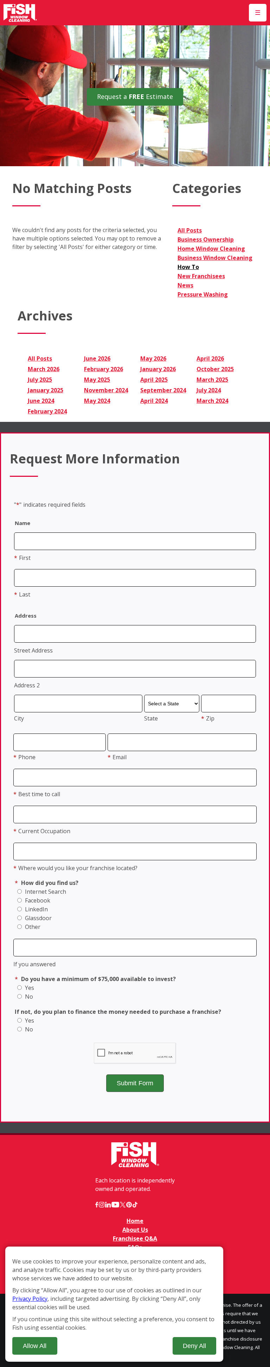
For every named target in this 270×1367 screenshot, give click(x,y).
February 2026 (103, 369)
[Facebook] (96, 1204)
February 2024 (47, 411)
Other (32, 927)
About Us (135, 1230)
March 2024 (212, 401)
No (28, 996)
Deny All (194, 1345)
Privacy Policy (29, 1299)
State (151, 718)
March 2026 (43, 369)
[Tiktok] (135, 1204)
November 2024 (106, 390)
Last (22, 594)
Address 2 (27, 685)
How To (188, 267)
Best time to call (36, 794)
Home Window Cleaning (211, 248)
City (19, 718)
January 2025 (45, 390)
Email (117, 757)
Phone (24, 757)
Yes (29, 988)
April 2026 (210, 358)
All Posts (190, 230)
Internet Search (45, 891)
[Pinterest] (129, 1204)
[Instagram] (101, 1204)
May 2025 (97, 379)
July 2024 (209, 390)
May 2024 (97, 401)
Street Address (33, 650)
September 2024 (163, 390)
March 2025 (212, 379)
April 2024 (154, 401)
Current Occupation (41, 831)
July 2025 (40, 379)
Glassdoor (38, 918)
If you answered (34, 964)
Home (135, 1221)
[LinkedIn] (108, 1204)
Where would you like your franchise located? (75, 868)
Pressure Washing (203, 294)
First (22, 558)
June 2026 (97, 358)
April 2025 (154, 379)
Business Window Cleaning (215, 258)
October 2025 (215, 369)
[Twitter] (123, 1204)
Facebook (37, 900)
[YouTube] (115, 1204)
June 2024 (41, 401)
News (185, 285)
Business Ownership (206, 239)
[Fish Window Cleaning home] (20, 12)
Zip (207, 718)
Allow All (34, 1345)
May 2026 (153, 358)
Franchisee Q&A (135, 1238)
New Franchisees (201, 276)
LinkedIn (36, 909)
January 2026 (158, 369)
